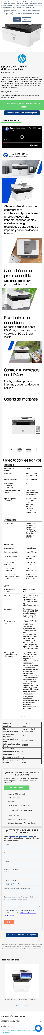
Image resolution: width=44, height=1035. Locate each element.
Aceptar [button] (17, 19)
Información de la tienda (13, 1016)
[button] (2, 30)
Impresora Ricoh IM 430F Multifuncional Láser (20, 999)
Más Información (11, 120)
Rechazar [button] (26, 19)
